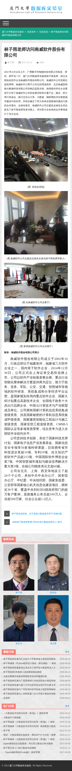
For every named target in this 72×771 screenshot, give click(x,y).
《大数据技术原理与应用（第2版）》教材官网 (25, 713)
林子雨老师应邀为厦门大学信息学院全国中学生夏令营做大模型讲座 (31, 685)
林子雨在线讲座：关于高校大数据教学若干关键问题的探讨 (40, 513)
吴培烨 (6, 698)
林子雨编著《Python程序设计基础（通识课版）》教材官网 (31, 663)
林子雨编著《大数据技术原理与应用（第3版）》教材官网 (31, 722)
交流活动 (43, 32)
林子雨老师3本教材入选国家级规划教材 (22, 672)
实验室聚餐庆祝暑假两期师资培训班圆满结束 (25, 676)
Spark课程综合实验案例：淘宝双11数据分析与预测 (28, 743)
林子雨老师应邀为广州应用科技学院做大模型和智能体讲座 (31, 689)
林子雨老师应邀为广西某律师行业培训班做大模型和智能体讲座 (31, 680)
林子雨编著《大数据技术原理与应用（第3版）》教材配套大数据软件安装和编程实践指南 (31, 739)
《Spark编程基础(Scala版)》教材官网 (21, 752)
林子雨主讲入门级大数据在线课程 (19, 748)
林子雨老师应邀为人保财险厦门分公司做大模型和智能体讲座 (31, 693)
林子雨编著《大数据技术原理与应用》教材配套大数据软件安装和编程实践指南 (31, 726)
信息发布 (31, 32)
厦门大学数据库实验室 (13, 32)
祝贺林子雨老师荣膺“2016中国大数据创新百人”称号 (37, 522)
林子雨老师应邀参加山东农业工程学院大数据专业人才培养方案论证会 (31, 667)
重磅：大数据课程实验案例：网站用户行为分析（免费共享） (31, 735)
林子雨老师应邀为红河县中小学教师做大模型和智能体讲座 (31, 659)
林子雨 (6, 730)
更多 (67, 652)
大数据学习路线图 (12, 717)
